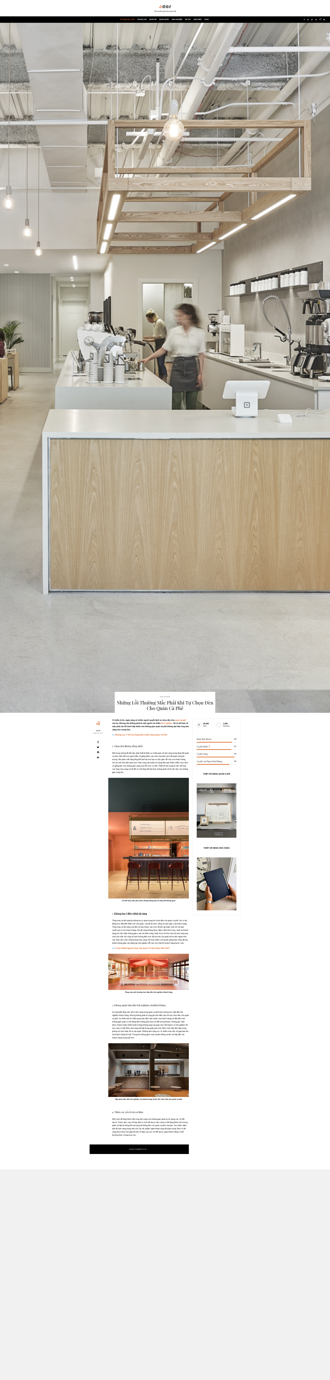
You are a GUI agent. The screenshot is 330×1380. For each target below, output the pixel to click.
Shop (206, 19)
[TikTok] (312, 19)
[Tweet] (98, 747)
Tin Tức (188, 19)
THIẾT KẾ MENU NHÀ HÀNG (217, 848)
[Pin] (98, 752)
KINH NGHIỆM (165, 697)
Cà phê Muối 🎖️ (204, 746)
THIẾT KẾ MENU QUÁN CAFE (216, 774)
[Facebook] (304, 19)
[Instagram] (308, 19)
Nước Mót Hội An (204, 739)
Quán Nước (164, 19)
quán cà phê (180, 720)
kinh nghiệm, (167, 723)
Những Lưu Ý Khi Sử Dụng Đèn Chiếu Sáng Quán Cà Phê (141, 735)
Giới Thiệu (197, 19)
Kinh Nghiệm (177, 19)
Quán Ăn (153, 19)
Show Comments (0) (138, 1149)
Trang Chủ (142, 19)
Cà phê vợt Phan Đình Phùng (209, 761)
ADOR (98, 731)
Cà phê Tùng (202, 754)
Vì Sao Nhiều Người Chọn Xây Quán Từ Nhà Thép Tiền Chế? (142, 948)
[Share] (98, 742)
